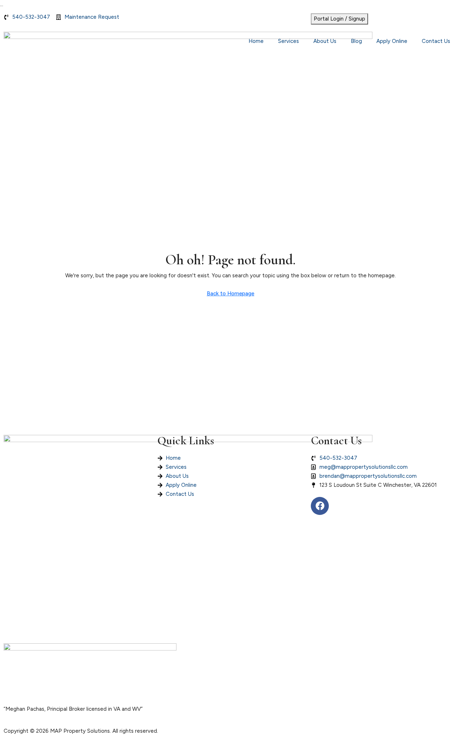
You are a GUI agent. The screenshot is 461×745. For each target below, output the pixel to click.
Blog (356, 41)
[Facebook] (320, 506)
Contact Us (436, 41)
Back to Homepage (230, 293)
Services (288, 41)
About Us (324, 41)
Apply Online (391, 41)
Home (256, 41)
